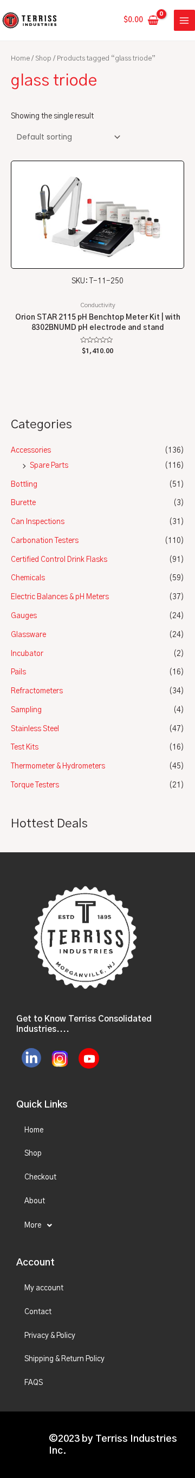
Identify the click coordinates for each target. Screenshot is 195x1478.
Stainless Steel (35, 729)
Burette (23, 503)
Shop (43, 58)
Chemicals (28, 578)
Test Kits (24, 747)
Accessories (31, 450)
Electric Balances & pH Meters (60, 597)
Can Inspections (37, 522)
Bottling (24, 484)
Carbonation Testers (45, 541)
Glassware (28, 635)
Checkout (40, 1177)
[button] (97, 1225)
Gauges (24, 616)
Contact (37, 1312)
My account (43, 1288)
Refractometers (37, 691)
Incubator (27, 654)
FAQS (33, 1383)
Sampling (26, 710)
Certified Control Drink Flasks (59, 560)
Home (20, 58)
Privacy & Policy (49, 1336)
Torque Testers (35, 785)
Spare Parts (49, 465)
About (34, 1201)
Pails (18, 672)
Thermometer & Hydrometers (58, 766)
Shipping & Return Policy (64, 1359)
